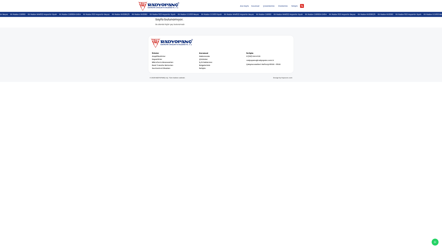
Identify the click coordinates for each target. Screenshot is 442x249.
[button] (302, 6)
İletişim (294, 6)
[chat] (435, 242)
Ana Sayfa (244, 6)
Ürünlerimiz (283, 6)
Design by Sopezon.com (282, 78)
